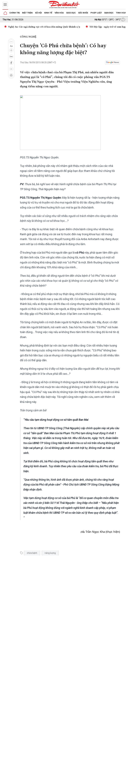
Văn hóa (59, 13)
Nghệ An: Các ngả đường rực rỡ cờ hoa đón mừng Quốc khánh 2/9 (44, 27)
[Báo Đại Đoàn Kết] (64, 4)
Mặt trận (27, 13)
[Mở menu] (5, 4)
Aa (11, 46)
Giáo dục (71, 13)
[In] (11, 75)
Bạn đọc (108, 13)
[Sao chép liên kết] (11, 69)
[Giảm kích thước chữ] (11, 41)
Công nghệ (28, 36)
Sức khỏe (83, 13)
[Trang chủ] (5, 13)
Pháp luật (96, 13)
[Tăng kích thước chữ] (11, 50)
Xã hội (38, 13)
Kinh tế (48, 13)
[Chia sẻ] (125, 776)
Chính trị (14, 13)
